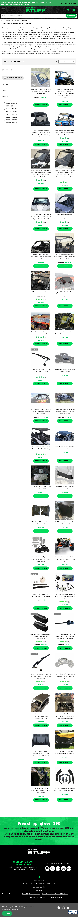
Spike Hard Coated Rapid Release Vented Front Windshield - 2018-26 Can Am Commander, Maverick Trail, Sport (64, 93)
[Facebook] (59, 907)
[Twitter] (68, 907)
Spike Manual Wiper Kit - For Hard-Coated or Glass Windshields (41, 372)
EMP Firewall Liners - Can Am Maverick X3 (41, 523)
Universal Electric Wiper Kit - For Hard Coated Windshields (41, 595)
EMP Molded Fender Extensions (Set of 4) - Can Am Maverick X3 (64, 789)
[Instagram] (63, 907)
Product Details (41, 104)
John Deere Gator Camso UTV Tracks (55, 894)
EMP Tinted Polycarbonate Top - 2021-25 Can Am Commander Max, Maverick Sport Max (65, 716)
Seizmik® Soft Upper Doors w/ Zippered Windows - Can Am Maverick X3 (41, 411)
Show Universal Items (14, 77)
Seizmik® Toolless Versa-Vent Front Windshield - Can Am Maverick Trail (41, 91)
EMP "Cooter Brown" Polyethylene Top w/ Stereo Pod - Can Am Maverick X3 (41, 753)
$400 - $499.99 (11, 114)
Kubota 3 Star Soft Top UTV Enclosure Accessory (46, 897)
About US (39, 890)
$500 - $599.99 (11, 117)
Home (2, 20)
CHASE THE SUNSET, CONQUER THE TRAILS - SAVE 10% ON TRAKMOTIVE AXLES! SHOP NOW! (26, 3)
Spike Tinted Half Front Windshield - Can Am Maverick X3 (41, 257)
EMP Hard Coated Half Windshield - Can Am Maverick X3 (64, 217)
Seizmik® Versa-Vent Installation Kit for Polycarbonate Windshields (40, 636)
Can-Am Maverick (16, 20)
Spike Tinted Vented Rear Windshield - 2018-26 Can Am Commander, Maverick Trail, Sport (40, 134)
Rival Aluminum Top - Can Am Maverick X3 (64, 448)
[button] (73, 912)
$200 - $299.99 (11, 109)
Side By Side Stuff (13, 907)
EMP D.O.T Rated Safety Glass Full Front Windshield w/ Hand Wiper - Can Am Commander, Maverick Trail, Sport (41, 174)
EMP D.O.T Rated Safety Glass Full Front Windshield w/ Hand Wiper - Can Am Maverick (41, 217)
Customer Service (39, 887)
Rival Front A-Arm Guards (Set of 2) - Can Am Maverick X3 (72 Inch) (65, 559)
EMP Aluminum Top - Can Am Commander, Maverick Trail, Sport (40, 449)
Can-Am (8, 20)
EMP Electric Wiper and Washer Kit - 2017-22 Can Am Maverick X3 (65, 596)
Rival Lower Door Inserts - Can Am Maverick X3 (65, 370)
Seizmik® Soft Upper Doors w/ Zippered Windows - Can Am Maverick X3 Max (65, 411)
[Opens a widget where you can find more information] (7, 913)
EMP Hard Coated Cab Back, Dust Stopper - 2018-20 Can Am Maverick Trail (64, 257)
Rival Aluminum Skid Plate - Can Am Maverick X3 (41, 488)
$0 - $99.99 (10, 100)
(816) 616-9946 (70, 3)
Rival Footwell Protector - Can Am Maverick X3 (65, 523)
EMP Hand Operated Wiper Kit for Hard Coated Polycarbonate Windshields (41, 676)
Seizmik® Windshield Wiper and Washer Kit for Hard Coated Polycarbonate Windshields (65, 636)
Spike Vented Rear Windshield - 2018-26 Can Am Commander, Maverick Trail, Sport (65, 133)
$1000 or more (11, 123)
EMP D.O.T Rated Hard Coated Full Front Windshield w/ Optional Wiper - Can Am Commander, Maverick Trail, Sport (65, 175)
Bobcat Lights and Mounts (31, 894)
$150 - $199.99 (11, 106)
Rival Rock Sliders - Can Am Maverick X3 (65, 488)
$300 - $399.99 (11, 111)
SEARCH (72, 16)
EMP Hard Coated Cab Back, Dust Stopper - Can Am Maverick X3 (41, 294)
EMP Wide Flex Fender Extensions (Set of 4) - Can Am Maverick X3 (41, 790)
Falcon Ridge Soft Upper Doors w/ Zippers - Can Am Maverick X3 (65, 676)
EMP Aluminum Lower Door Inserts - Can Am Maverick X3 (64, 752)
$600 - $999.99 (11, 120)
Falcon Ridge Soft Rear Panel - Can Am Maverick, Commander (65, 333)
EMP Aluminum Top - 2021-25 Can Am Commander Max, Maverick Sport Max (40, 716)
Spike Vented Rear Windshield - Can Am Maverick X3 (41, 333)
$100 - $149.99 (11, 103)
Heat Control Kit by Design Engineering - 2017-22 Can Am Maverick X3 (41, 559)
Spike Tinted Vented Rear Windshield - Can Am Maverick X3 (64, 294)
